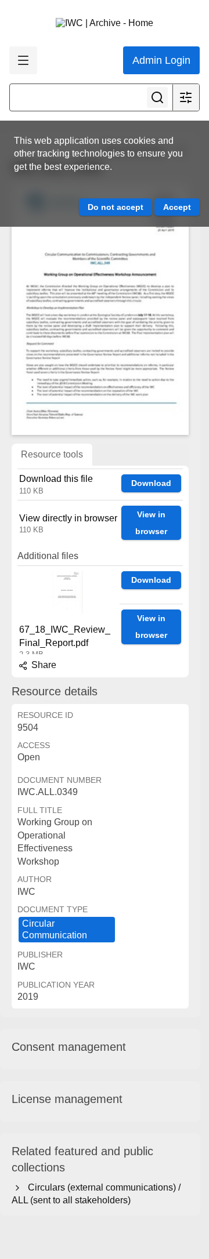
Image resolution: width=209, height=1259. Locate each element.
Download (151, 483)
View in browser (151, 523)
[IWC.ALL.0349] (100, 309)
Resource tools (52, 454)
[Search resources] (157, 97)
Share (42, 665)
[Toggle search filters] (185, 97)
